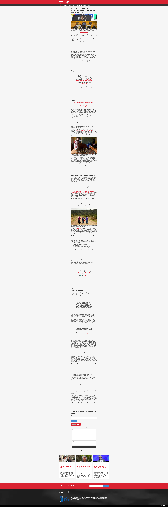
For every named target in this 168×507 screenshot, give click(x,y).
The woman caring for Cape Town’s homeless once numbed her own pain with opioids (66, 465)
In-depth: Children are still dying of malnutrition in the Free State (82, 105)
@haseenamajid (81, 272)
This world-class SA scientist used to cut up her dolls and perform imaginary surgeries (84, 465)
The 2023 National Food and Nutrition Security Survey (84, 130)
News (73, 2)
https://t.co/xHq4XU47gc (84, 273)
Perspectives (88, 2)
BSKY (164, 505)
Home (60, 5)
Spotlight (62, 5)
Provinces (76, 2)
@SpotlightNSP (87, 272)
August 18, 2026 (79, 467)
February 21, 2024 (84, 83)
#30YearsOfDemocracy (79, 80)
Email (73, 415)
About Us (93, 2)
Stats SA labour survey (78, 228)
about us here (106, 492)
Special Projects (82, 2)
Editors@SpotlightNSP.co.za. (94, 492)
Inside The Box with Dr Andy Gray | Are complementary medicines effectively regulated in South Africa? (100, 465)
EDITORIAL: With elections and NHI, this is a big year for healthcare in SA (84, 102)
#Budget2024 (89, 79)
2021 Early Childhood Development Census (87, 166)
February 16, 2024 (88, 275)
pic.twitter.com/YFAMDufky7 (84, 333)
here (78, 498)
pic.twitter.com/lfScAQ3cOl (87, 80)
